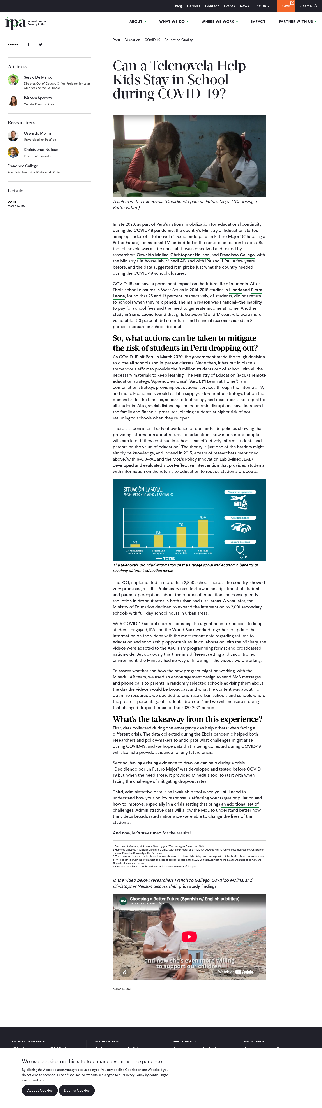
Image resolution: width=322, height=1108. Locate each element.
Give (286, 6)
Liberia (235, 290)
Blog (178, 6)
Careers (193, 6)
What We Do (172, 21)
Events (229, 6)
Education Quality (179, 40)
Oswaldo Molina (152, 255)
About (136, 21)
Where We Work (219, 21)
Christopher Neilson (190, 255)
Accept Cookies (40, 1090)
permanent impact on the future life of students (201, 284)
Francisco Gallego (237, 255)
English (260, 6)
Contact (212, 6)
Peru (116, 40)
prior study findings (197, 886)
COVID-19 (152, 40)
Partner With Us (296, 21)
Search (306, 6)
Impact (258, 21)
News (244, 6)
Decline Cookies (77, 1090)
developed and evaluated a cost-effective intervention (166, 465)
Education (132, 40)
